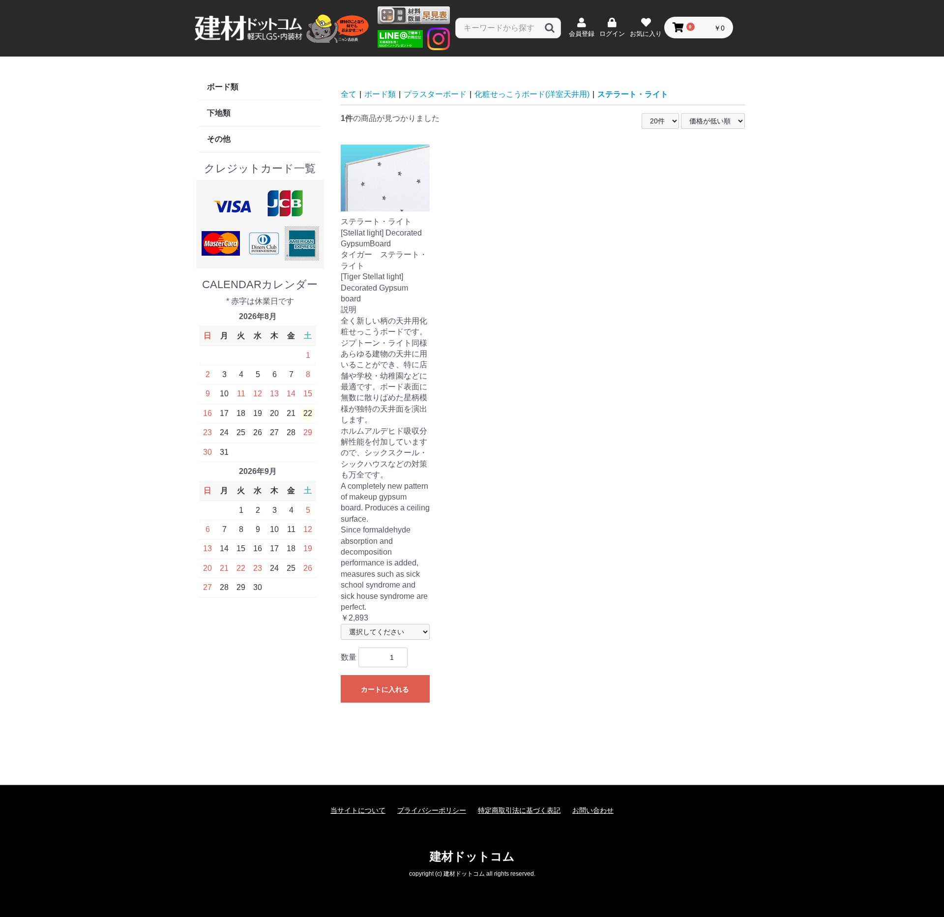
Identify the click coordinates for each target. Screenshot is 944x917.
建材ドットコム (472, 856)
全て (348, 94)
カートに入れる (385, 689)
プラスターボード (435, 94)
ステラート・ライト (632, 94)
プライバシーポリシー (431, 810)
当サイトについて (357, 810)
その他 (219, 139)
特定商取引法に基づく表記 (519, 810)
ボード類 (222, 87)
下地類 (219, 113)
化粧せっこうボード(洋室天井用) (532, 94)
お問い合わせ (593, 810)
